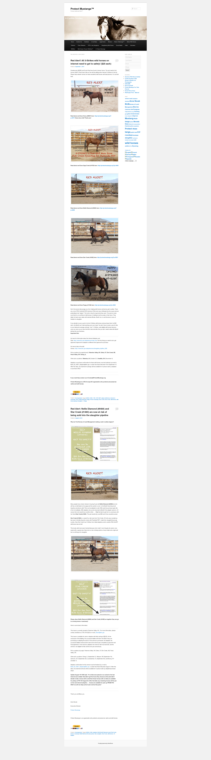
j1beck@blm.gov (100, 632)
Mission (110, 42)
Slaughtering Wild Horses (108, 45)
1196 (94, 398)
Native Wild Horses (131, 42)
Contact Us (79, 42)
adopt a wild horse (105, 398)
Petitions (73, 45)
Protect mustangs (94, 399)
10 (117, 409)
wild (135, 140)
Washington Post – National (132, 92)
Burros (136, 107)
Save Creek (102, 399)
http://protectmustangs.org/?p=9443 (108, 165)
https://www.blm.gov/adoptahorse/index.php (85, 340)
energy (132, 111)
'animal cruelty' (129, 98)
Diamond (105, 732)
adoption (95, 732)
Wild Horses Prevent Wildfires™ (85, 49)
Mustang (129, 118)
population (136, 126)
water (132, 140)
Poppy (88, 399)
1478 (97, 398)
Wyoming (135, 146)
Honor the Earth (129, 85)
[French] (134, 152)
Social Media (119, 45)
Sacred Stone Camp (130, 90)
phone (92, 734)
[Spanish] (128, 159)
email (109, 732)
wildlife (127, 146)
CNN (131, 109)
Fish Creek (113, 732)
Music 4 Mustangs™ (119, 42)
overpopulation (136, 124)
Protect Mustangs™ (82, 8)
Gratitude (86, 42)
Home (72, 42)
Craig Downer (128, 111)
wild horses (113, 399)
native (131, 121)
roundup (128, 135)
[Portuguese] (129, 157)
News (126, 124)
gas (126, 114)
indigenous (135, 116)
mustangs (76, 734)
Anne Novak (134, 101)
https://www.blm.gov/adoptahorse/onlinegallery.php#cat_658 (91, 348)
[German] (128, 155)
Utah (130, 140)
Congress (136, 109)
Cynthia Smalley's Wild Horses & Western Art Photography (131, 80)
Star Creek (107, 399)
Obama (130, 124)
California (127, 109)
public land (134, 132)
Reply (85, 401)
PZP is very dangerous (93, 45)
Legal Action (103, 42)
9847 (100, 398)
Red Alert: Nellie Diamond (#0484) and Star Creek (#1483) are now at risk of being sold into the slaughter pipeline (90, 412)
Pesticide (127, 126)
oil (132, 124)
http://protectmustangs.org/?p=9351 (107, 257)
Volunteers (132, 45)
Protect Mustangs (75, 710)
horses (72, 734)
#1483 (91, 398)
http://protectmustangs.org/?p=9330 (105, 305)
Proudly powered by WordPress (105, 743)
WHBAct (73, 49)
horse (133, 114)
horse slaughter (128, 116)
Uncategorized (78, 398)
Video (126, 45)
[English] (128, 152)
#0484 (87, 398)
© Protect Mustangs (100, 49)
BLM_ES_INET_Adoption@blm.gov (80, 666)
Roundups (135, 135)
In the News (94, 42)
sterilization (135, 138)
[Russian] (137, 157)
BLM (99, 732)
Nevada (89, 734)
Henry (77, 399)
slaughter (99, 734)
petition (132, 126)
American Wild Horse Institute (132, 77)
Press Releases (81, 45)
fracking (136, 111)
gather (129, 114)
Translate (128, 150)
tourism (127, 140)
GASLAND (127, 84)
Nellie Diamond (82, 399)
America (127, 101)
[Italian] (133, 155)
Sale (96, 734)
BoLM (101, 732)
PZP (138, 132)
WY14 (130, 146)
